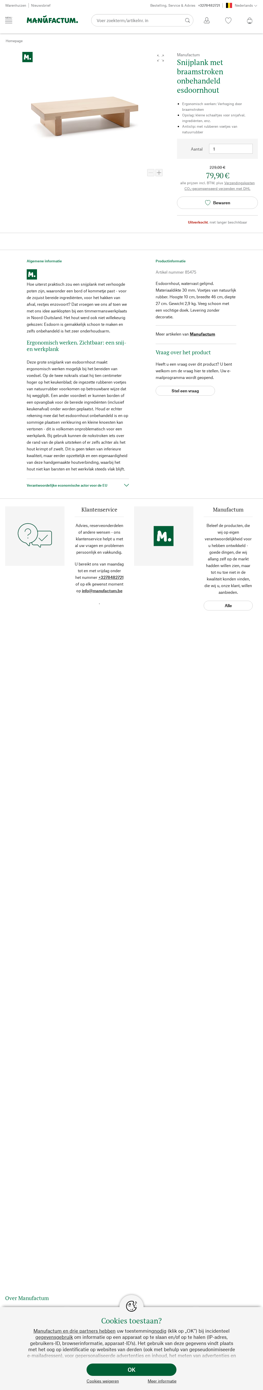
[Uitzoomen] (150, 172)
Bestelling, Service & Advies (185, 5)
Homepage (14, 41)
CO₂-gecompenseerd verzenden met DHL (217, 188)
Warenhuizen (15, 5)
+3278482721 (111, 577)
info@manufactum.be (102, 590)
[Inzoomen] (159, 172)
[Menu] (9, 20)
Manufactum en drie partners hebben (74, 1331)
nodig (160, 1331)
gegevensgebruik (54, 1337)
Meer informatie (162, 1380)
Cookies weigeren (103, 1380)
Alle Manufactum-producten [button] (228, 606)
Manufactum (202, 333)
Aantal (197, 148)
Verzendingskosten (239, 183)
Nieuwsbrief (41, 5)
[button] (160, 58)
